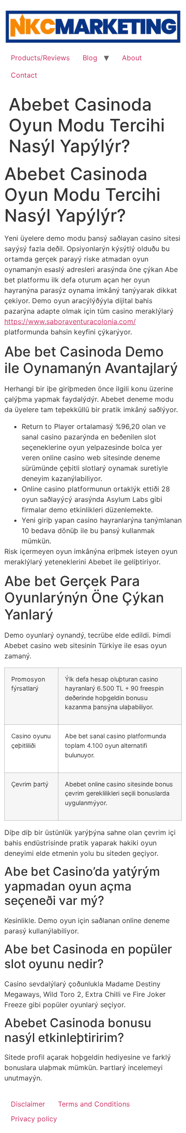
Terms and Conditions (94, 1104)
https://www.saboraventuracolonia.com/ (70, 321)
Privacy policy (34, 1118)
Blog (90, 57)
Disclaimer (28, 1104)
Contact (24, 75)
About (132, 57)
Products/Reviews (40, 57)
